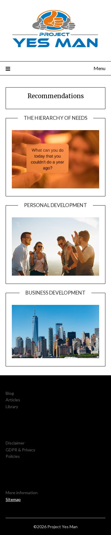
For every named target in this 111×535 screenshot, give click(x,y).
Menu (99, 68)
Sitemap (13, 499)
